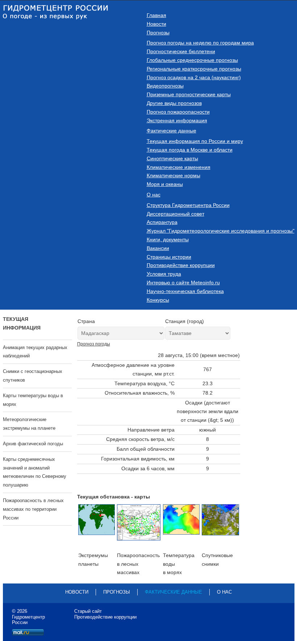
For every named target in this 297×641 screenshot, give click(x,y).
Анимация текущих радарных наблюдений (35, 352)
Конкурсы (158, 300)
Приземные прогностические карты (189, 94)
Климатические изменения (178, 167)
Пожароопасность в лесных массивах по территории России (33, 509)
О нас (153, 195)
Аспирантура (162, 222)
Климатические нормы (173, 175)
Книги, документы (168, 239)
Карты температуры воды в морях (33, 400)
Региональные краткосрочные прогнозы (194, 69)
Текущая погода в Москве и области (190, 150)
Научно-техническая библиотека (185, 291)
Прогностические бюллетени (181, 51)
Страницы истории (169, 257)
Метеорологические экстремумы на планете (29, 424)
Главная (156, 15)
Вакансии (158, 248)
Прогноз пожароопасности (178, 112)
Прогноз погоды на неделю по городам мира (200, 43)
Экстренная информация (177, 120)
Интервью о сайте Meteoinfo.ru (183, 282)
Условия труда (164, 274)
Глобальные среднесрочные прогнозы (192, 60)
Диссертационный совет (175, 214)
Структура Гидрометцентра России (188, 205)
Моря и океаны (165, 184)
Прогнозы (158, 32)
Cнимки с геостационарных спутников (32, 376)
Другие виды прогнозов (174, 103)
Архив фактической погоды (33, 443)
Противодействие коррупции (181, 265)
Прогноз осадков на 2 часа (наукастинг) (194, 77)
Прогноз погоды (93, 344)
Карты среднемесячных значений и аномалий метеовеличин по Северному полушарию (34, 472)
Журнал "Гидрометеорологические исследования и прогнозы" (220, 231)
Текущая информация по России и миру (195, 141)
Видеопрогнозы (165, 86)
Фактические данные (171, 130)
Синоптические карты (172, 158)
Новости (156, 24)
